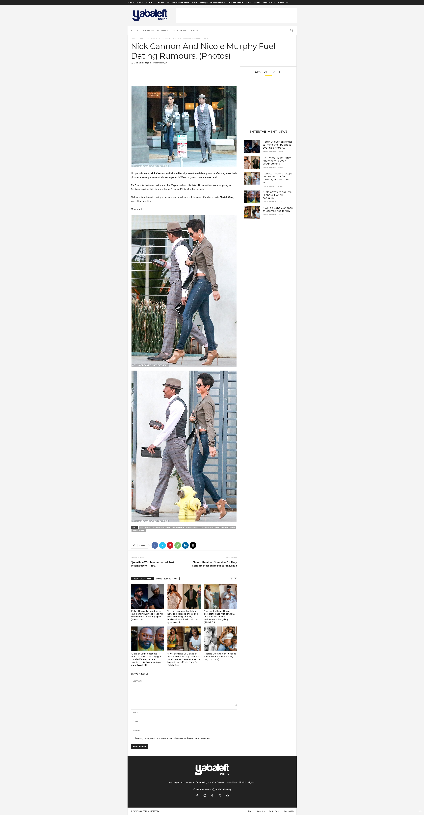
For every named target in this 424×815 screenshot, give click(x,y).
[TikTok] (212, 796)
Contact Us (269, 2)
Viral (194, 2)
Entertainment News (178, 2)
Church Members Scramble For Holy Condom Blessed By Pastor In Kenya (214, 563)
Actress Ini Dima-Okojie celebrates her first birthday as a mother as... (277, 178)
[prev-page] (231, 579)
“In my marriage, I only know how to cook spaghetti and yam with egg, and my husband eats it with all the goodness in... (183, 617)
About (250, 811)
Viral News (179, 30)
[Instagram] (205, 796)
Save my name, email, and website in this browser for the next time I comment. (172, 738)
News (194, 30)
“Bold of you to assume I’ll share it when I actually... (277, 194)
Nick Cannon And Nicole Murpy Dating (218, 527)
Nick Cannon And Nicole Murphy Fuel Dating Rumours (176, 527)
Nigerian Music (218, 2)
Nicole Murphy (139, 530)
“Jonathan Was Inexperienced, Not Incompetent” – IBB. (152, 563)
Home (161, 2)
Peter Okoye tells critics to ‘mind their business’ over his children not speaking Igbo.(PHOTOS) (147, 615)
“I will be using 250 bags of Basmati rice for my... (277, 209)
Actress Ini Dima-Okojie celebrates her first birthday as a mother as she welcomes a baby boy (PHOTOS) (219, 617)
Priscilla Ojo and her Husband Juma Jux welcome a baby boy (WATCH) (220, 656)
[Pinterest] (170, 545)
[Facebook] (155, 545)
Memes (257, 2)
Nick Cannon (145, 527)
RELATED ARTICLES (142, 578)
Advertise (283, 2)
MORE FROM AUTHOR (166, 578)
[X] (162, 545)
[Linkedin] (185, 545)
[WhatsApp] (177, 545)
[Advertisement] (236, 15)
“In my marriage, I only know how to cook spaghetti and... (277, 160)
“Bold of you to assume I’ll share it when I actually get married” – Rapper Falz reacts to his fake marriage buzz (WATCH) (146, 659)
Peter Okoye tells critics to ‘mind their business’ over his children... (277, 144)
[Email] (193, 545)
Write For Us (274, 811)
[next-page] (235, 579)
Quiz (248, 2)
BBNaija (204, 2)
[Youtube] (227, 796)
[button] (291, 30)
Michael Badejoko (142, 62)
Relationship (236, 2)
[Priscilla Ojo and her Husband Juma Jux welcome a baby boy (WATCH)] (220, 638)
